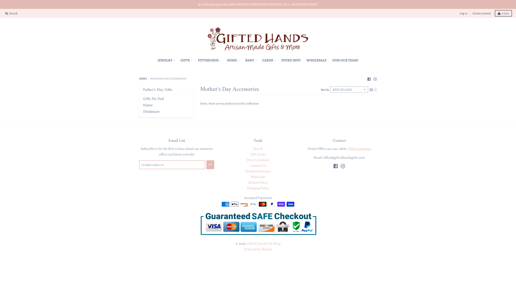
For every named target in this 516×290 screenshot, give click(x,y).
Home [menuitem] (232, 60)
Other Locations (359, 148)
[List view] (375, 89)
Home (143, 79)
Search (258, 148)
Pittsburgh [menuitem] (208, 60)
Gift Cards (258, 154)
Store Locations (258, 159)
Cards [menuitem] (267, 60)
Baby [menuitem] (249, 60)
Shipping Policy (258, 188)
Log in (463, 13)
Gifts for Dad (153, 98)
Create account (482, 13)
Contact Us (258, 165)
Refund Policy (258, 182)
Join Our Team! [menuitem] (345, 60)
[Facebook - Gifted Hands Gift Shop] (369, 78)
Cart (505, 13)
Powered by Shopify (258, 249)
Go (210, 165)
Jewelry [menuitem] (165, 60)
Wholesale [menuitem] (316, 60)
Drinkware (151, 111)
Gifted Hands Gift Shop (264, 243)
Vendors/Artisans (258, 171)
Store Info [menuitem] (291, 60)
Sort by (325, 90)
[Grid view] (371, 89)
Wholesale (258, 176)
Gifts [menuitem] (185, 60)
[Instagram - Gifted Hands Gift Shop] (375, 78)
